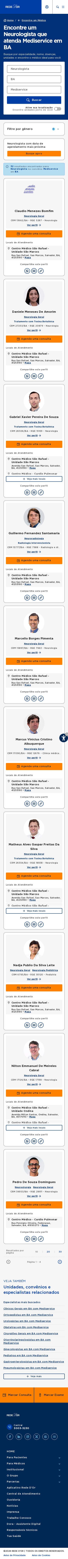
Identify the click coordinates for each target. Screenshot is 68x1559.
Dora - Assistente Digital (24, 1524)
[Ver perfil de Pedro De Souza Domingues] (34, 1166)
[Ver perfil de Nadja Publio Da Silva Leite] (34, 949)
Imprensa (13, 1512)
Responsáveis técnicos (22, 1530)
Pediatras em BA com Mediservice (25, 1355)
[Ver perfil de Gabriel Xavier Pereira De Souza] (34, 401)
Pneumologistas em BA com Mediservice (30, 1368)
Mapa (28, 258)
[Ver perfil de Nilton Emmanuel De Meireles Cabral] (34, 1050)
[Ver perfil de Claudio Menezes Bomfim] (34, 195)
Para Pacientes (17, 1457)
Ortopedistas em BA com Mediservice (28, 1315)
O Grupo (12, 1476)
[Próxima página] (60, 1262)
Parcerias (13, 1482)
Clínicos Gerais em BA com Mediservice (29, 1309)
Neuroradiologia (34, 539)
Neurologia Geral (34, 216)
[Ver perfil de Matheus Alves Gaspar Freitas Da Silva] (34, 828)
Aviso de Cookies (41, 1555)
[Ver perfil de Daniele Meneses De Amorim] (34, 295)
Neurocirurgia (23, 1187)
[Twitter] (37, 1437)
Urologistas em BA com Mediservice (27, 1321)
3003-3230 (21, 1428)
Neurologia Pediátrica (45, 970)
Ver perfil (32, 225)
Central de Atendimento (23, 1494)
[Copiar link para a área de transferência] (41, 271)
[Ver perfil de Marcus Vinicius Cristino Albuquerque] (34, 723)
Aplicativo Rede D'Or (21, 1488)
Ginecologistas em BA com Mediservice (29, 1349)
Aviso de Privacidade (14, 1555)
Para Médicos (16, 1463)
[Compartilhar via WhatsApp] (27, 271)
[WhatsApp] (45, 1437)
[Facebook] (10, 1437)
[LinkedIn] (19, 1437)
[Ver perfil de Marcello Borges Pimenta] (34, 622)
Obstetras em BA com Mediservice (26, 1327)
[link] (34, 153)
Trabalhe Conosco (19, 1518)
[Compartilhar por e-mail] (34, 271)
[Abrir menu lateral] (63, 7)
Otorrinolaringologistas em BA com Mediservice (27, 1341)
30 (60, 1252)
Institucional (15, 1469)
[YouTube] (54, 1437)
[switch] (37, 109)
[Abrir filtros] (58, 129)
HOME (11, 1451)
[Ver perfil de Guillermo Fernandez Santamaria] (34, 517)
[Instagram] (28, 1437)
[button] (34, 100)
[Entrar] (47, 7)
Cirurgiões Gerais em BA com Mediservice (30, 1333)
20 (51, 1252)
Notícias (12, 1506)
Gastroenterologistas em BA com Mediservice (33, 1362)
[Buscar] (57, 7)
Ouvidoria (13, 1500)
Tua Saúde (14, 1536)
